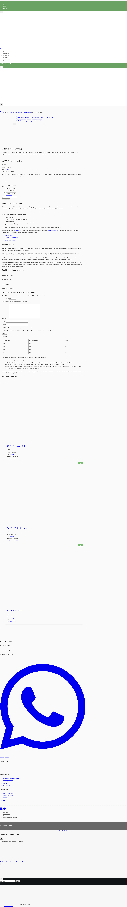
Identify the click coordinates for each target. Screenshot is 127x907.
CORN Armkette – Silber (17, 446)
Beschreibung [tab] (8, 235)
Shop (4, 6)
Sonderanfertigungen (53, 230)
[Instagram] (1, 809)
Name (4, 321)
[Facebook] (5, 809)
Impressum (6, 812)
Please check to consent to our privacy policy (15, 301)
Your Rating (5, 298)
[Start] (1, 112)
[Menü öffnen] (1, 104)
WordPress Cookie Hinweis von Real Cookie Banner (13, 862)
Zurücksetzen (9, 195)
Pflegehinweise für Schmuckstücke (11, 778)
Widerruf (5, 797)
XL (15, 190)
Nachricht (16, 230)
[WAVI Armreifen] (29, 119)
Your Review (5, 318)
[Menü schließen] (0, 864)
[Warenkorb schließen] (1, 838)
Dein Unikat (6, 57)
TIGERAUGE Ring (14, 610)
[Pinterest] (3, 809)
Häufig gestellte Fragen (8, 793)
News (4, 5)
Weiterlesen (10, 621)
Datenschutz (6, 814)
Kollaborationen (6, 785)
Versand (7, 169)
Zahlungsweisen (7, 798)
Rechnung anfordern (8, 780)
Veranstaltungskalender (8, 781)
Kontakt (5, 8)
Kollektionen (6, 53)
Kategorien (6, 52)
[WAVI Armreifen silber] (35, 117)
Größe (3, 192)
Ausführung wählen (11, 458)
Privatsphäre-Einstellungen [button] (10, 817)
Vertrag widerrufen (63, 830)
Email (4, 324)
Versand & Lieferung (8, 795)
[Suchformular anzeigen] (1, 12)
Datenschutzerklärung (15, 327)
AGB (4, 800)
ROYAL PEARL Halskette (17, 528)
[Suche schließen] (1, 879)
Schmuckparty (6, 59)
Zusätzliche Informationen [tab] (11, 237)
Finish (3, 186)
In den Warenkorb (6, 199)
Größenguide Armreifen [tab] (10, 240)
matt (9, 185)
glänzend (14, 185)
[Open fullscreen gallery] (14, 124)
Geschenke (6, 55)
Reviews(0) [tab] (7, 239)
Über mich (5, 61)
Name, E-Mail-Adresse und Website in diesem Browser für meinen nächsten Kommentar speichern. (28, 330)
